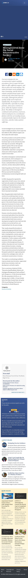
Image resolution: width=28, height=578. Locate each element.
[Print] (21, 74)
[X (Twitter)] (2, 36)
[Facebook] (1, 36)
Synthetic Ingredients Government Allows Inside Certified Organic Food (13, 389)
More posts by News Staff (18, 392)
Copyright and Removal (10, 570)
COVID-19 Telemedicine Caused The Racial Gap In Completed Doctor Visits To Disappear (20, 505)
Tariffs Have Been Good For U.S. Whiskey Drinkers (16, 473)
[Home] (6, 3)
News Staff (12, 58)
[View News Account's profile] (5, 60)
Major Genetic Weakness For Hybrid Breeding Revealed (14, 386)
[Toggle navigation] (24, 2)
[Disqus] (14, 308)
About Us (2, 570)
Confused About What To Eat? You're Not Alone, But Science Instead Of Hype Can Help (20, 541)
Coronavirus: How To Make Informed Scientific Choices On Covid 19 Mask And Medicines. (7, 540)
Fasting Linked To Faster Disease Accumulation (10, 383)
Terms (25, 569)
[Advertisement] (14, 21)
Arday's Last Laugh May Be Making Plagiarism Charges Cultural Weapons (16, 459)
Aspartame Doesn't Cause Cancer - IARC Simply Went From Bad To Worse (7, 504)
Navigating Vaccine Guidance (16, 443)
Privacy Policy (19, 570)
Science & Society (7, 44)
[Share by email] (14, 74)
